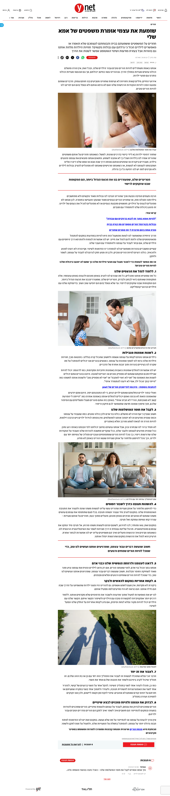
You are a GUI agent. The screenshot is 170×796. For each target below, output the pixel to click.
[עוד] (58, 57)
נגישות (15, 10)
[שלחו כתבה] (67, 57)
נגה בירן (139, 62)
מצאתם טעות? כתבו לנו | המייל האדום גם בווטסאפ (139, 738)
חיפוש (26, 10)
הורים (153, 24)
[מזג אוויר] (142, 11)
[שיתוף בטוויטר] (72, 57)
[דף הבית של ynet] (85, 12)
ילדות (133, 62)
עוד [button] (12, 18)
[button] (130, 10)
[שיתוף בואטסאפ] (82, 57)
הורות (146, 62)
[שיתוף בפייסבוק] (77, 57)
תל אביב (135, 10)
